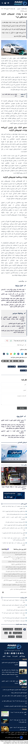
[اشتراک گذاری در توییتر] (26, 354)
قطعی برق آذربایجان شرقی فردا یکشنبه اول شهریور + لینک (13, 534)
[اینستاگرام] (9, 361)
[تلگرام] (12, 361)
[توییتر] (15, 361)
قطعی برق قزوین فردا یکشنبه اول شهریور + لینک (14, 525)
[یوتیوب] (22, 361)
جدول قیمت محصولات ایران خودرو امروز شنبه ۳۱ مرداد (13, 614)
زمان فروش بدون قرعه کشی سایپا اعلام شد (16, 610)
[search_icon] (2, 3)
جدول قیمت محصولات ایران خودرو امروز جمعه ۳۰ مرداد (13, 601)
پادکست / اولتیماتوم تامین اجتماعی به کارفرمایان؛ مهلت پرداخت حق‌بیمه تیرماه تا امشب (12, 319)
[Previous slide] (25, 454)
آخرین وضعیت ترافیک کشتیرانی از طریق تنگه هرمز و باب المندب (15, 689)
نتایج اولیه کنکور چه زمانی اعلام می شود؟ (19, 692)
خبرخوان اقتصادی (22, 442)
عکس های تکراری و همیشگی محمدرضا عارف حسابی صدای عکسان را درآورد (12, 305)
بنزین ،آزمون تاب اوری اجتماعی (16, 323)
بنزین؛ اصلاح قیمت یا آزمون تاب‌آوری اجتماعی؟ (12, 432)
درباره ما (9, 656)
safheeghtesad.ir (14, 651)
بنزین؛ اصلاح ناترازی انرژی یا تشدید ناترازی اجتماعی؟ (12, 421)
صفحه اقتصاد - (23, 58)
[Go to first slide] (3, 454)
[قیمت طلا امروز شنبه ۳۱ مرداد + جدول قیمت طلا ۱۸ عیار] (5, 728)
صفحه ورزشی (19, 637)
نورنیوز (6, 633)
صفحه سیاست (11, 637)
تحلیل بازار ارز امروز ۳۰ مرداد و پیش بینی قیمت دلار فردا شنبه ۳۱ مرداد (12, 331)
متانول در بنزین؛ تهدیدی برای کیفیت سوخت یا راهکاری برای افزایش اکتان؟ (13, 539)
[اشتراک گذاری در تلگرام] (22, 354)
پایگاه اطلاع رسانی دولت (8, 629)
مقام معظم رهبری (18, 629)
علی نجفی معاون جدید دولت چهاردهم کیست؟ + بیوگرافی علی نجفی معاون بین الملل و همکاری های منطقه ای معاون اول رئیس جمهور (13, 300)
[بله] (8, 354)
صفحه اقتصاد (7, 732)
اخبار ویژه (25, 659)
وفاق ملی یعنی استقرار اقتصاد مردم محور (9, 95)
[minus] (7, 341)
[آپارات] (21, 653)
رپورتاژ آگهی (22, 656)
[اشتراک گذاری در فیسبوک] (18, 354)
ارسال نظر (22, 408)
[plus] (11, 341)
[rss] (23, 653)
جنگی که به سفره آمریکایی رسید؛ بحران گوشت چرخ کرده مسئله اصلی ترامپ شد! (12, 436)
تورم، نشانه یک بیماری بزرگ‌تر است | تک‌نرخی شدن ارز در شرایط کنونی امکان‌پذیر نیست (12, 290)
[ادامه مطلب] (2, 504)
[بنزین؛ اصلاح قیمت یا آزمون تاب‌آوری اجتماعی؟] (23, 682)
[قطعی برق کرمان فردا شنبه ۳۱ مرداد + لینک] (5, 713)
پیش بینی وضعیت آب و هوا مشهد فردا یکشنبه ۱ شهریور (13, 544)
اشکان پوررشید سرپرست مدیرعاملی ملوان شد (15, 522)
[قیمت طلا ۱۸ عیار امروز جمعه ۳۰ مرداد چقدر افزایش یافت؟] (5, 721)
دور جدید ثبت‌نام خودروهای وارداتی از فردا (16, 514)
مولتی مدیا (24, 465)
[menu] (8, 3)
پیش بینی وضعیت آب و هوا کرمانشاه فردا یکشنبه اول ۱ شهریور (13, 507)
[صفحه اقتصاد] (20, 3)
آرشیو (4, 656)
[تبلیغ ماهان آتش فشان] (14, 499)
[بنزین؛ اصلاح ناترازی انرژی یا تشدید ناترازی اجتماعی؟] (23, 664)
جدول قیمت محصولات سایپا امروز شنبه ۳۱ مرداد (14, 621)
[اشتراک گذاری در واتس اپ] (15, 354)
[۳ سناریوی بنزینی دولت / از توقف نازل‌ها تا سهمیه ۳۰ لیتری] (14, 476)
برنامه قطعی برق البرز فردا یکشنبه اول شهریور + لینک (13, 511)
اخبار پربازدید (23, 598)
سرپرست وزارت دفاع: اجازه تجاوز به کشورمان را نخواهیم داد (15, 706)
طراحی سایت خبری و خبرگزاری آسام (12, 737)
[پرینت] (4, 354)
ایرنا (10, 633)
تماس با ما (15, 656)
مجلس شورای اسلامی (17, 633)
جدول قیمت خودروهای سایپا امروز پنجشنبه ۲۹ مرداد (13, 618)
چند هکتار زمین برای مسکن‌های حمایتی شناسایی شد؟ (13, 529)
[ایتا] (11, 354)
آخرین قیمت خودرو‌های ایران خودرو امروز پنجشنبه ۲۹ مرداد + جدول (13, 606)
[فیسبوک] (19, 361)
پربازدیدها (24, 709)
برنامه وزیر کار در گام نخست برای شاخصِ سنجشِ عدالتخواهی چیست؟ (12, 295)
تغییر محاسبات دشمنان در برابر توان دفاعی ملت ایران (12, 327)
